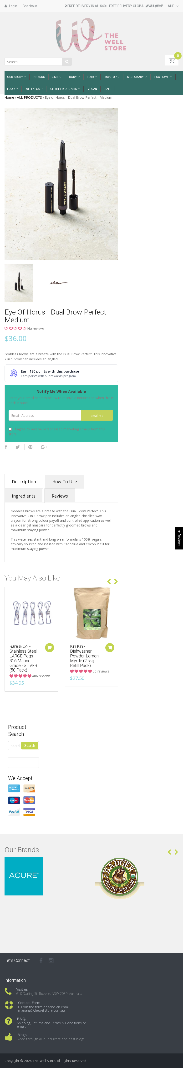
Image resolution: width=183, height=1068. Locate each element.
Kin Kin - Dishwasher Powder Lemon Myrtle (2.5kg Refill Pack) (84, 656)
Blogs (22, 1034)
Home (9, 97)
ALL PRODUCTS (29, 97)
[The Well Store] (91, 34)
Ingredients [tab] (24, 496)
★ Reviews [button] (179, 538)
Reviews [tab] (60, 496)
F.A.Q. (21, 1018)
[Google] (44, 447)
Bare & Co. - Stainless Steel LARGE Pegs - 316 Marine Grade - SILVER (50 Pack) (23, 658)
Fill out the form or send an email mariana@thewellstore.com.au (43, 1009)
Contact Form (29, 1002)
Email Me (97, 416)
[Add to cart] (49, 647)
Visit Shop (46, 863)
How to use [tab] (64, 481)
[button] (16, 328)
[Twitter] (17, 447)
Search (29, 746)
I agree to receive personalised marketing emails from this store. (57, 431)
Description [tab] (24, 481)
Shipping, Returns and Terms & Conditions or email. (51, 1025)
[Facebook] (6, 447)
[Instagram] (51, 960)
